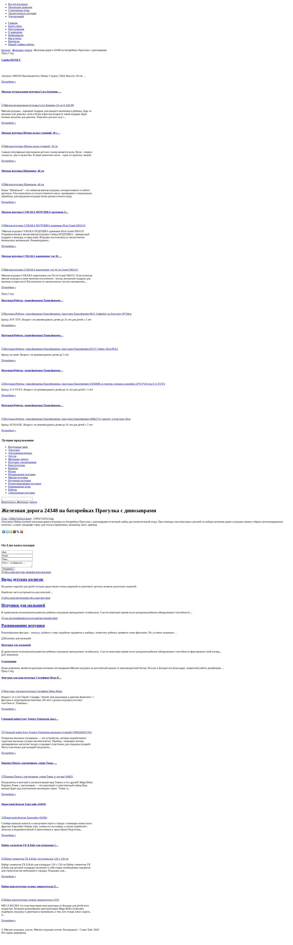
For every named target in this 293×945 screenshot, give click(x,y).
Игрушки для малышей (23, 605)
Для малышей (16, 16)
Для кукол (14, 450)
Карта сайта (15, 26)
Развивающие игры (19, 486)
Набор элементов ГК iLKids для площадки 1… (29, 845)
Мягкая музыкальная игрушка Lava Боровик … (31, 91)
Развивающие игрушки (23, 625)
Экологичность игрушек (22, 13)
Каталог (6, 50)
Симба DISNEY (11, 60)
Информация (15, 35)
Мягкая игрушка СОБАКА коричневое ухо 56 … (31, 256)
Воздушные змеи (18, 446)
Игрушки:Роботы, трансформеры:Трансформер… (32, 300)
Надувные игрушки (19, 480)
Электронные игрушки (21, 492)
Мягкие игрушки (18, 477)
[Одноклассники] (11, 532)
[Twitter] (7, 532)
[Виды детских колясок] (26, 572)
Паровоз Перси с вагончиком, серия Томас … (29, 763)
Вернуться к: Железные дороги (19, 502)
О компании (15, 32)
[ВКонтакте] (4, 532)
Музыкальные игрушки (21, 474)
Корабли (13, 468)
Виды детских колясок (22, 579)
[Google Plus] (21, 532)
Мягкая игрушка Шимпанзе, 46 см (22, 170)
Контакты (13, 41)
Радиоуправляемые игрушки (24, 483)
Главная (12, 23)
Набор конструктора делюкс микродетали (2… (29, 886)
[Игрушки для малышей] (25, 598)
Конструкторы (16, 465)
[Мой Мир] (14, 532)
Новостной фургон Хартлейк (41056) (23, 804)
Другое (12, 456)
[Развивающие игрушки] (29, 618)
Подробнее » (8, 81)
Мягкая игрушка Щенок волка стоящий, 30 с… (30, 132)
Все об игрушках (18, 4)
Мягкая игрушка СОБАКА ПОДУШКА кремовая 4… (34, 212)
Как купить (14, 38)
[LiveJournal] (18, 532)
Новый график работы (21, 44)
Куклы (12, 471)
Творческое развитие (20, 7)
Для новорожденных (20, 453)
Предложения (16, 29)
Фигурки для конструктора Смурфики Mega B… (31, 677)
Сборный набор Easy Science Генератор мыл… (29, 718)
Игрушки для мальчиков (22, 462)
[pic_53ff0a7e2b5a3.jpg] (15, 518)
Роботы (12, 489)
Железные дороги (22, 50)
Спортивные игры (19, 10)
